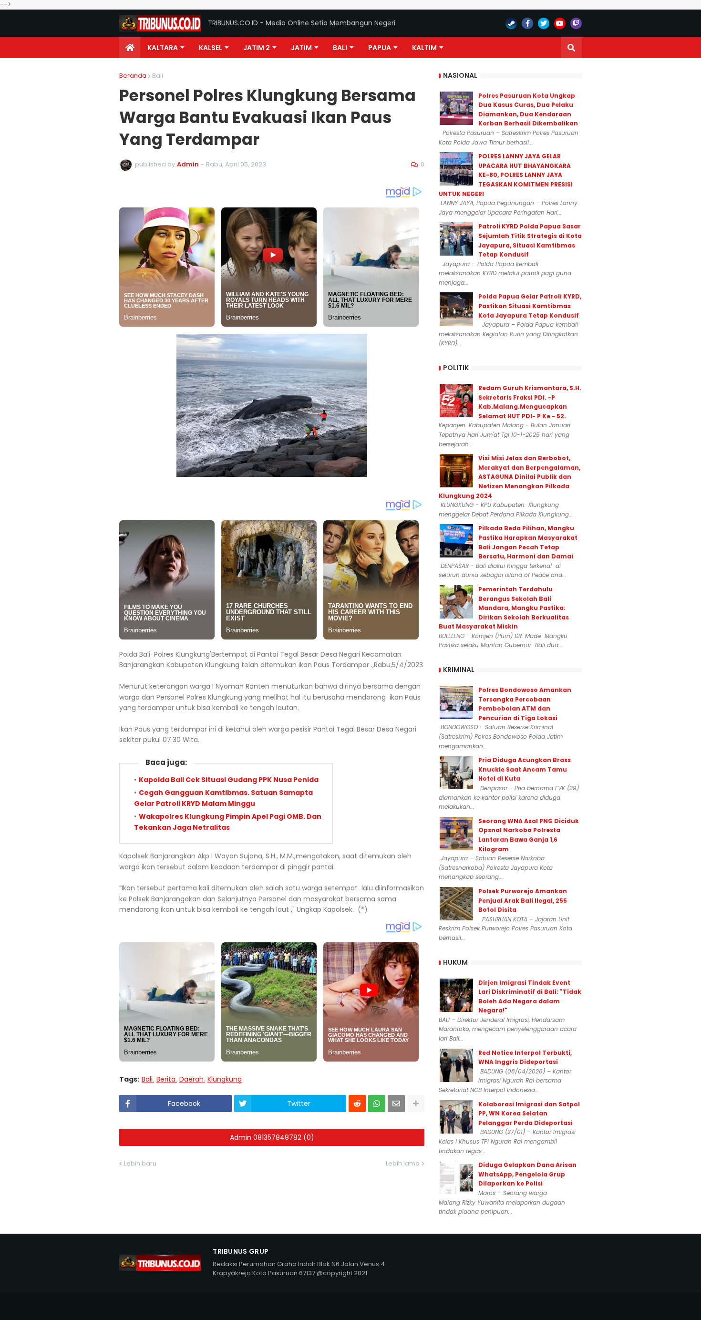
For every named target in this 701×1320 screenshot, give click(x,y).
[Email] (396, 1103)
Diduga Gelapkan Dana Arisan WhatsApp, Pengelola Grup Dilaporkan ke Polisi (527, 1174)
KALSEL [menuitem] (210, 47)
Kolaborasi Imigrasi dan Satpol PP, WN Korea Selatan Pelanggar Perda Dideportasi (529, 1113)
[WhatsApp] (376, 1103)
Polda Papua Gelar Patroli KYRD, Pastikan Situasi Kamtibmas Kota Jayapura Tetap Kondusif (529, 305)
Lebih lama (403, 1163)
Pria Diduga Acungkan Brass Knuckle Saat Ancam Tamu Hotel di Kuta (524, 769)
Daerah (191, 1079)
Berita (165, 1079)
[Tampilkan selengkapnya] (415, 1103)
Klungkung (224, 1079)
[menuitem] (129, 47)
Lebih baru (140, 1163)
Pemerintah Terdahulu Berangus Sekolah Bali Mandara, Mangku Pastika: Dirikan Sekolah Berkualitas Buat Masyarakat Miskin (504, 607)
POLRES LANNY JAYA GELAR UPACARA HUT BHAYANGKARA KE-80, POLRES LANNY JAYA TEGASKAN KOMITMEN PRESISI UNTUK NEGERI (506, 174)
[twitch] (576, 23)
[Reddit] (357, 1103)
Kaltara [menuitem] (162, 47)
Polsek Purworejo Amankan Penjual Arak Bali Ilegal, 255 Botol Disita (522, 900)
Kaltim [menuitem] (424, 47)
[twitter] (543, 23)
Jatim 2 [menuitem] (256, 47)
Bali (157, 75)
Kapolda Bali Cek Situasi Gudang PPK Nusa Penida (229, 779)
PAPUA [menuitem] (379, 47)
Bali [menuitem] (340, 47)
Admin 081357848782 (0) (272, 1137)
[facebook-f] (527, 23)
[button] (571, 47)
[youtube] (560, 23)
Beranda (132, 75)
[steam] (511, 23)
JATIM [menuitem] (301, 47)
